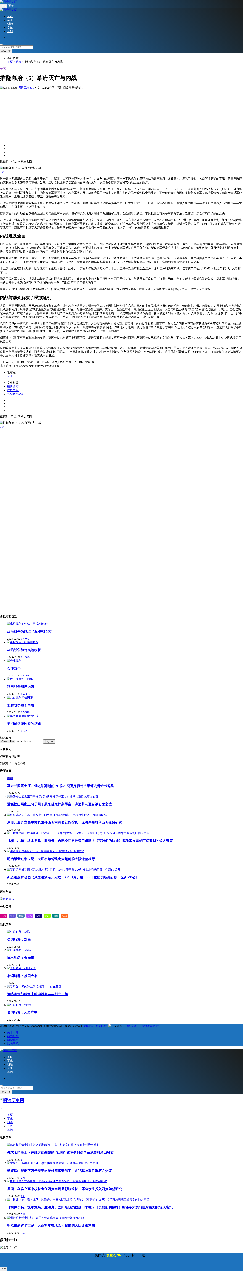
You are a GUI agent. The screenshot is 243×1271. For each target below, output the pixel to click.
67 (22, 1159)
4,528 (26, 675)
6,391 (30, 87)
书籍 (3, 916)
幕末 (10, 20)
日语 (38, 916)
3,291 (26, 730)
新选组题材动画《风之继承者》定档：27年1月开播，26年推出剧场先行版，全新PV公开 (73, 877)
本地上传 (49, 741)
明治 (10, 23)
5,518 (26, 712)
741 (23, 1214)
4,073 (26, 638)
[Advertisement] (106, 115)
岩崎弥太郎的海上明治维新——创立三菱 (37, 994)
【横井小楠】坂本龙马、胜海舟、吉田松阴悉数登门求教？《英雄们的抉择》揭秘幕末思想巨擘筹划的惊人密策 (90, 841)
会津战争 (14, 668)
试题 (64, 916)
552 (23, 1232)
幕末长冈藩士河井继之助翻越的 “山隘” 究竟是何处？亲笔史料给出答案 (60, 786)
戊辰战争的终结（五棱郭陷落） (30, 631)
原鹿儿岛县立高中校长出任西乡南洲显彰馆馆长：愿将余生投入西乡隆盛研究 (64, 822)
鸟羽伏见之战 (15, 393)
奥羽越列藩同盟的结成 (24, 723)
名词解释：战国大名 (22, 976)
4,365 (26, 694)
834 (23, 1196)
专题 (10, 27)
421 (23, 1177)
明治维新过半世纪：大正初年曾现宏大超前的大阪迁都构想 (51, 859)
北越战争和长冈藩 (20, 705)
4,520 (26, 657)
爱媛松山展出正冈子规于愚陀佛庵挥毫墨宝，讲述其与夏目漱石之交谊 (59, 804)
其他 (10, 31)
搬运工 (22, 87)
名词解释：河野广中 (22, 1012)
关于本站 (13, 1032)
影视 (21, 916)
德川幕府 (13, 386)
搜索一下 (6, 51)
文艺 (30, 916)
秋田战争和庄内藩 (20, 687)
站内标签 (13, 1036)
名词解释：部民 (19, 939)
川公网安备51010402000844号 (141, 1025)
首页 (10, 16)
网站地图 (13, 1039)
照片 (47, 916)
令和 (10, 778)
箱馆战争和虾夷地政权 (24, 650)
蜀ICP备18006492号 (95, 1025)
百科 (56, 916)
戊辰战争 (13, 390)
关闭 (3, 1268)
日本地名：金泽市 (20, 957)
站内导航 (13, 1043)
